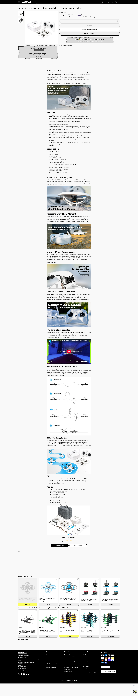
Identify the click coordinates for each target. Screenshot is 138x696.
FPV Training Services (87, 663)
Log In (78, 41)
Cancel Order (49, 665)
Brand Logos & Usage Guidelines (90, 672)
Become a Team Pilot (87, 659)
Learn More (38, 56)
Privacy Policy (67, 669)
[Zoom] (41, 27)
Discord (47, 656)
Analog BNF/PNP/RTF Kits (61, 83)
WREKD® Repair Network (51, 667)
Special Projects (86, 668)
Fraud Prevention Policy (69, 661)
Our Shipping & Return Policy (70, 659)
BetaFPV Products (81, 83)
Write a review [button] (60, 545)
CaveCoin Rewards (68, 665)
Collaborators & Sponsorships (71, 667)
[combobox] (69, 2)
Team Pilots (85, 656)
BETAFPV (30, 576)
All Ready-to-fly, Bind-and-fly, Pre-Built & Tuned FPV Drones (49, 608)
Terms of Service (68, 671)
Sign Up (83, 41)
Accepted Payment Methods (70, 656)
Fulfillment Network (68, 663)
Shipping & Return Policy (51, 663)
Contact (47, 654)
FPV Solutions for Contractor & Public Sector (89, 665)
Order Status (49, 661)
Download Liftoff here (68, 337)
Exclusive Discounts (68, 654)
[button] (89, 15)
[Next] (21, 42)
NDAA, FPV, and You (87, 661)
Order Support (49, 659)
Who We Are (85, 654)
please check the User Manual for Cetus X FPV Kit (75, 478)
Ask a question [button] (78, 545)
